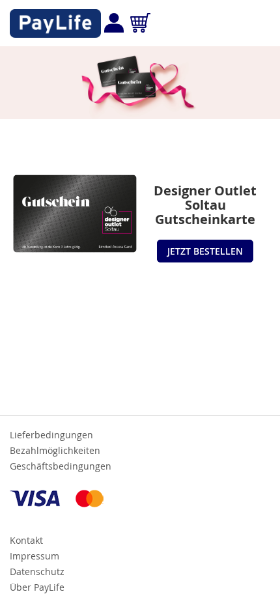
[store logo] (55, 23)
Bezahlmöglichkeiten (55, 450)
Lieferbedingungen (51, 435)
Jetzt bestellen (205, 251)
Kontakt (26, 540)
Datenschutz (37, 571)
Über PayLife (37, 587)
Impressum (34, 556)
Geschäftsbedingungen (60, 466)
